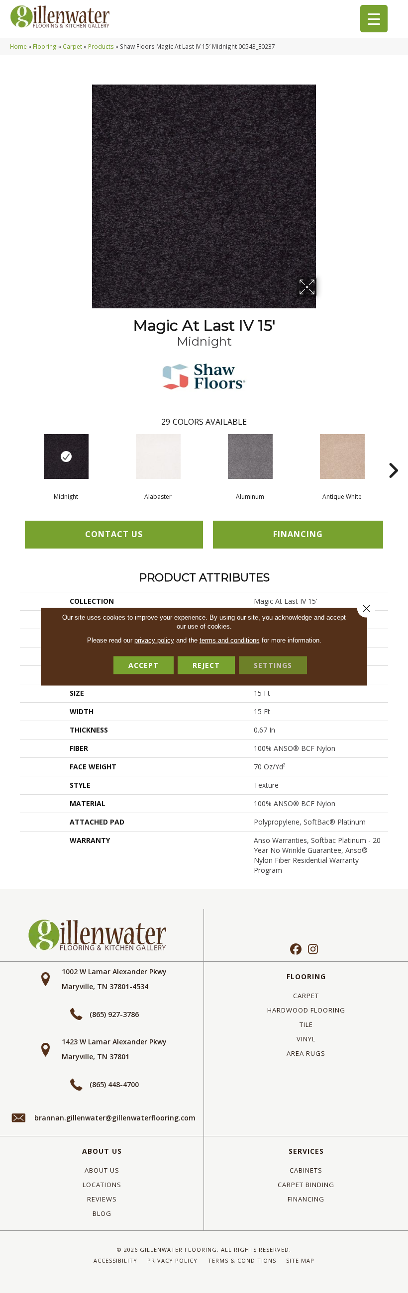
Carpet (72, 46)
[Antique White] (342, 456)
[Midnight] (66, 456)
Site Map (300, 1260)
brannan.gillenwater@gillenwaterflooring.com (115, 1117)
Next (393, 456)
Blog (102, 1213)
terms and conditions (230, 640)
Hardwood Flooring (306, 1010)
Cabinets (306, 1170)
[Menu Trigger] (374, 18)
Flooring (45, 46)
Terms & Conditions (242, 1260)
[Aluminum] (250, 456)
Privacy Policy (172, 1260)
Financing (306, 1199)
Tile (306, 1024)
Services (306, 1151)
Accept (143, 665)
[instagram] (313, 949)
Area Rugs (306, 1053)
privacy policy (154, 640)
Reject (206, 665)
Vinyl (306, 1038)
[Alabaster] (158, 456)
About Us (102, 1151)
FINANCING (298, 534)
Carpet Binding (306, 1184)
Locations (102, 1184)
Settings (273, 665)
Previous (14, 456)
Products (101, 46)
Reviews (102, 1199)
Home (18, 46)
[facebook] (296, 949)
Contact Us (114, 534)
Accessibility (115, 1260)
